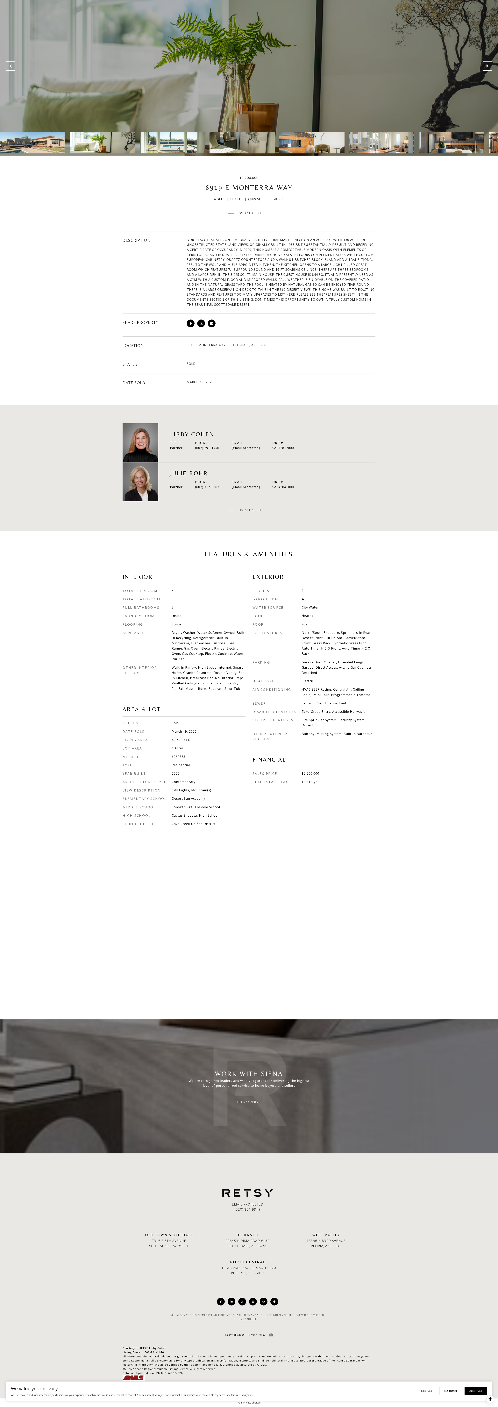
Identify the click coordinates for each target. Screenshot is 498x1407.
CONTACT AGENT (249, 510)
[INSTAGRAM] (253, 1301)
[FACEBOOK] (221, 1301)
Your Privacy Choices (249, 1402)
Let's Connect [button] (249, 1101)
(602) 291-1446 (207, 448)
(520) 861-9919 (247, 1209)
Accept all (475, 1391)
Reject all (426, 1391)
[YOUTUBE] (263, 1301)
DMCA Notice (248, 1319)
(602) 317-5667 (207, 487)
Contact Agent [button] (249, 213)
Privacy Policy (256, 1334)
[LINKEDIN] (231, 1301)
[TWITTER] (242, 1301)
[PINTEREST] (274, 1301)
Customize (450, 1391)
